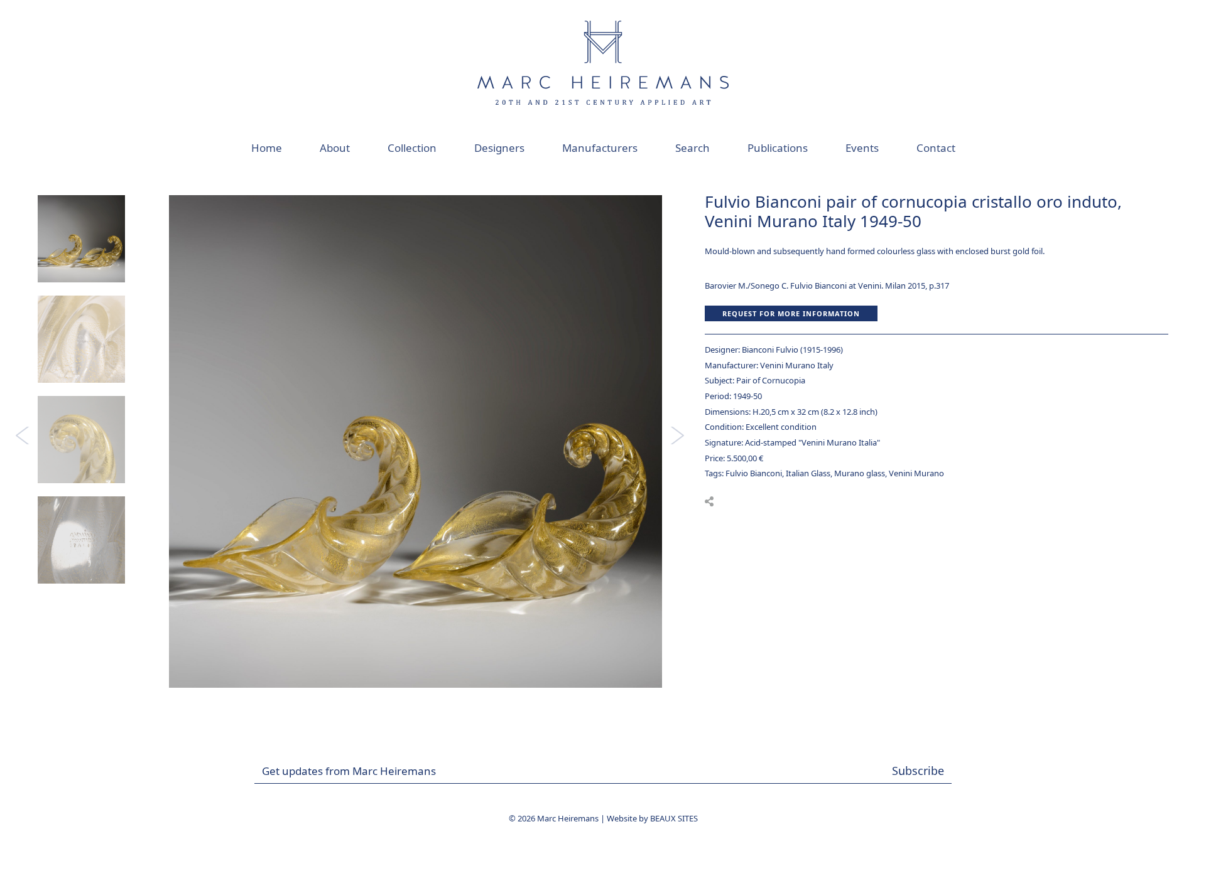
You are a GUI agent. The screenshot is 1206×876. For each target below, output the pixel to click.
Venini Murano (916, 473)
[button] (709, 501)
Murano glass (859, 473)
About (335, 148)
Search (692, 148)
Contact (935, 148)
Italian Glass (808, 473)
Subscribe (918, 770)
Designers (499, 148)
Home (266, 148)
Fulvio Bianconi (753, 473)
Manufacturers (600, 148)
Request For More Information (791, 313)
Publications (777, 148)
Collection (412, 148)
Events (862, 148)
